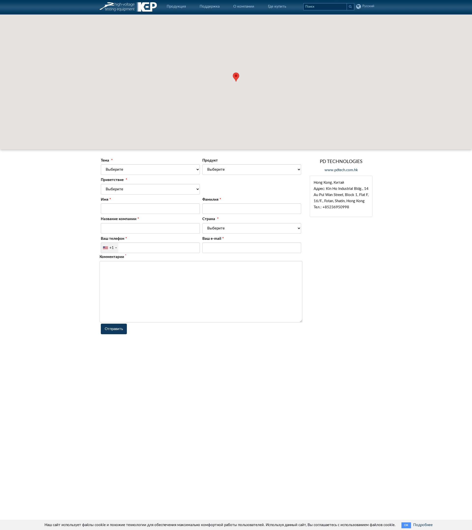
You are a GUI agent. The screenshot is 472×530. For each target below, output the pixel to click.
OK (406, 525)
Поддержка (210, 6)
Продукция (176, 6)
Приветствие (113, 180)
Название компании (118, 219)
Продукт (210, 160)
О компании (243, 6)
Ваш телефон (112, 239)
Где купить (277, 6)
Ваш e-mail (211, 239)
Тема (105, 160)
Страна (209, 219)
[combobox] (109, 248)
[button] (236, 77)
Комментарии (113, 256)
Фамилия (210, 199)
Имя (104, 199)
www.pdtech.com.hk (341, 170)
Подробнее (423, 525)
